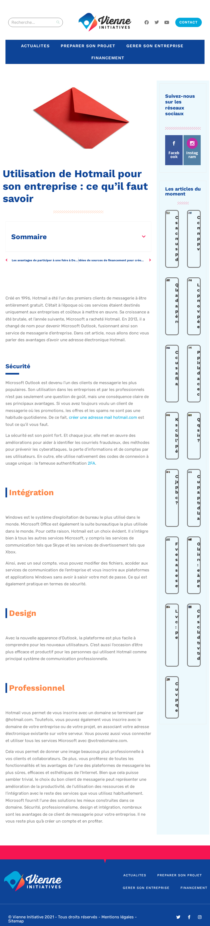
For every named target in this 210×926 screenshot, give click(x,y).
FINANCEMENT (107, 57)
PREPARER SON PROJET (88, 45)
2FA (91, 463)
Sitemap (16, 921)
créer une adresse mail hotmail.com (103, 417)
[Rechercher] (58, 22)
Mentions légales (117, 917)
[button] (143, 237)
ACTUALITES (35, 45)
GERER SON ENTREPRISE (154, 45)
